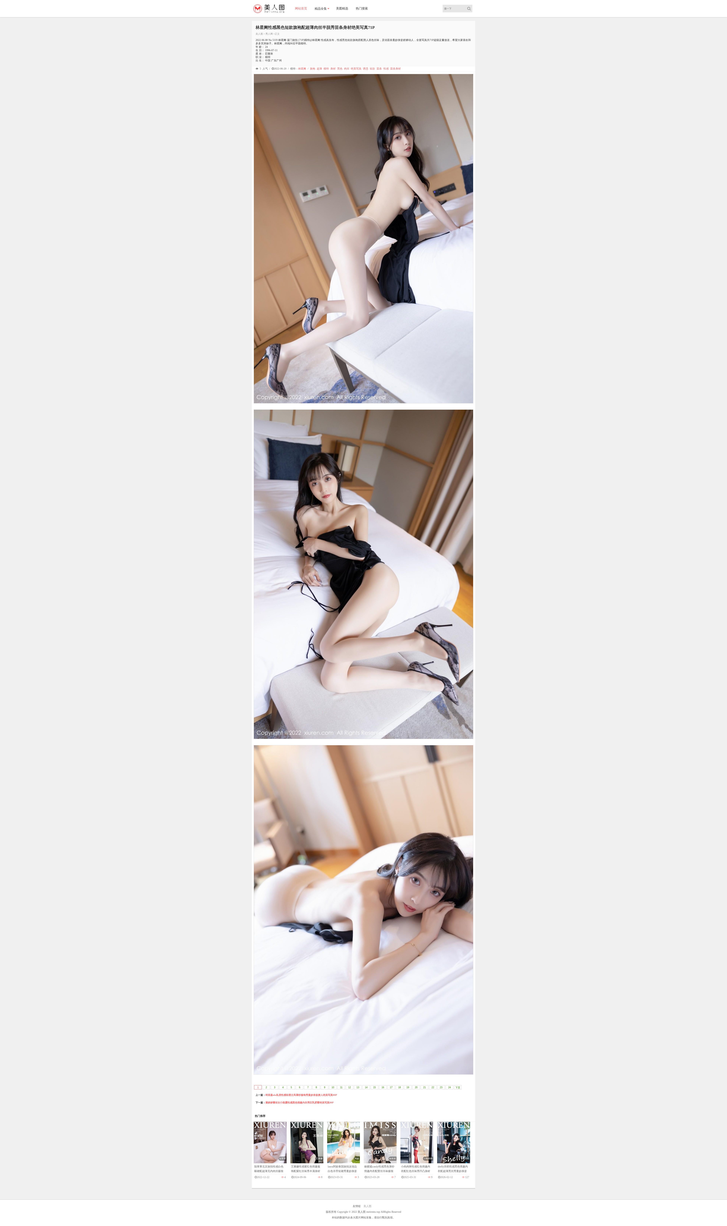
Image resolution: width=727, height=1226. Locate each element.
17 (391, 1087)
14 (366, 1087)
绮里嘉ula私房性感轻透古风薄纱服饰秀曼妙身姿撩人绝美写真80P (301, 1095)
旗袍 (312, 68)
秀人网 (269, 33)
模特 (326, 68)
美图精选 (342, 8)
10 (333, 1087)
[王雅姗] (306, 1146)
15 (374, 1087)
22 (432, 1087)
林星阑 (302, 68)
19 (407, 1087)
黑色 (339, 68)
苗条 (379, 68)
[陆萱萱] (270, 1146)
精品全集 (321, 8)
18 (399, 1087)
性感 (386, 68)
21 (424, 1087)
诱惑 (365, 68)
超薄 (319, 68)
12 (349, 1087)
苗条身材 (395, 68)
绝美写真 (356, 68)
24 (449, 1087)
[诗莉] (453, 1146)
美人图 (259, 33)
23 (441, 1087)
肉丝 (346, 68)
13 (357, 1087)
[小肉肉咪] (416, 1146)
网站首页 (301, 8)
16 (382, 1087)
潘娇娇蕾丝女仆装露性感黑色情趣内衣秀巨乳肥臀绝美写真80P (299, 1102)
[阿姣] (343, 1146)
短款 (372, 68)
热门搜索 (362, 8)
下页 (457, 1087)
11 (341, 1087)
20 (416, 1087)
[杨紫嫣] (380, 1146)
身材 (333, 68)
